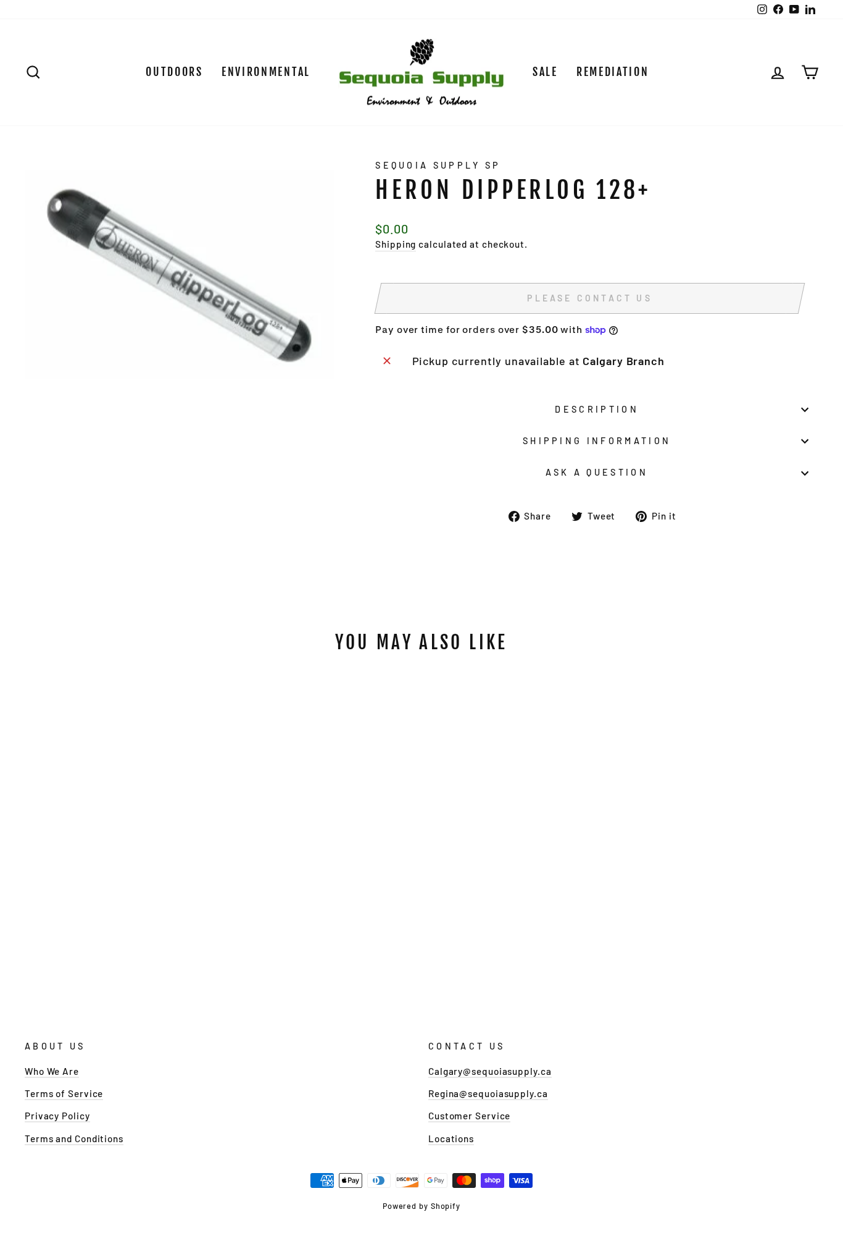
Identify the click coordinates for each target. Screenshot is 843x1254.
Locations (451, 1138)
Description (597, 409)
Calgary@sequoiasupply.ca (490, 1071)
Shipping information (597, 441)
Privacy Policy (57, 1115)
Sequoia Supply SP (437, 165)
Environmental (266, 71)
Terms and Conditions (74, 1138)
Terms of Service (64, 1093)
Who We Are (52, 1071)
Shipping (395, 244)
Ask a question (596, 472)
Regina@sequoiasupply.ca (488, 1093)
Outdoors (174, 71)
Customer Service (469, 1115)
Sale (545, 71)
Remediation (612, 71)
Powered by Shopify (421, 1206)
